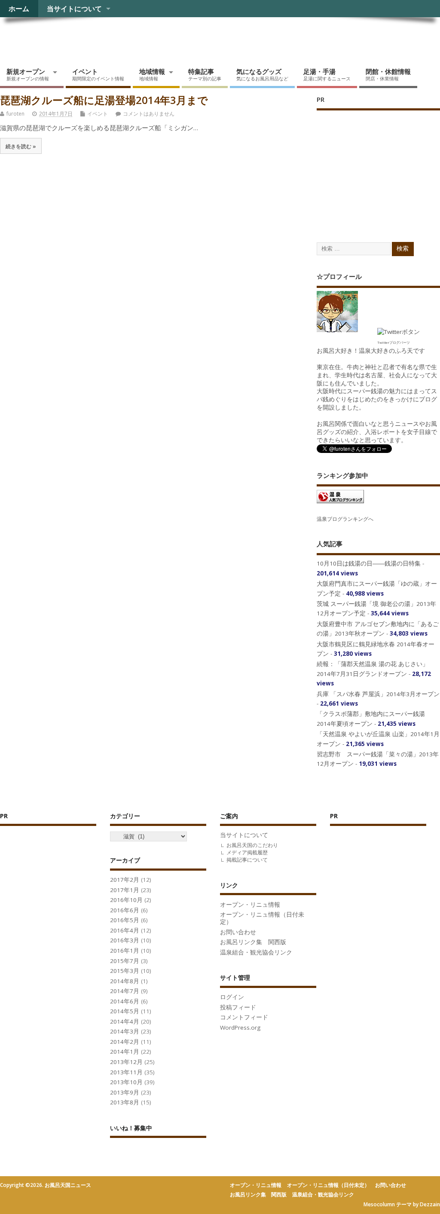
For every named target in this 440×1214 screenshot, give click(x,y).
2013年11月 (126, 1072)
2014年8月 (124, 981)
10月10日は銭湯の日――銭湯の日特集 (369, 563)
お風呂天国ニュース (66, 36)
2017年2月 (124, 880)
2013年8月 (124, 1102)
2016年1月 (124, 950)
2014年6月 (124, 1001)
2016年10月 (126, 900)
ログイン (232, 997)
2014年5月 (124, 1011)
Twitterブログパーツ (393, 342)
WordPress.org (240, 1027)
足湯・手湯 (327, 74)
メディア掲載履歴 (247, 852)
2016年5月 (124, 920)
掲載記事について (247, 859)
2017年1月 (124, 890)
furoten (15, 113)
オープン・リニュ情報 (250, 904)
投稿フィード (238, 1007)
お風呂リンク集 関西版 (253, 942)
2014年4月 (124, 1021)
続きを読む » (21, 146)
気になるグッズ (262, 74)
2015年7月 (124, 961)
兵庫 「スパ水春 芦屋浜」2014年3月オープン (378, 694)
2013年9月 (124, 1092)
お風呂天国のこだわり (252, 845)
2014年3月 (124, 1031)
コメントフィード (244, 1017)
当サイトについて (74, 8)
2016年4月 (124, 930)
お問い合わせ (238, 932)
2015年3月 (124, 971)
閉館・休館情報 (388, 74)
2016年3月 (124, 940)
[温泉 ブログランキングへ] (340, 503)
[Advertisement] (378, 167)
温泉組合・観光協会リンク (256, 952)
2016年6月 (124, 910)
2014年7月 (124, 991)
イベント (98, 74)
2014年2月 (124, 1042)
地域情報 (152, 74)
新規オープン (27, 74)
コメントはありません (148, 113)
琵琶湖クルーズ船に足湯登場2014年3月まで (104, 100)
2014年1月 (124, 1051)
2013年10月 (126, 1082)
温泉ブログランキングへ (345, 519)
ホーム (19, 8)
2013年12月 (126, 1062)
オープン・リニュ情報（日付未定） (262, 918)
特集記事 (204, 74)
